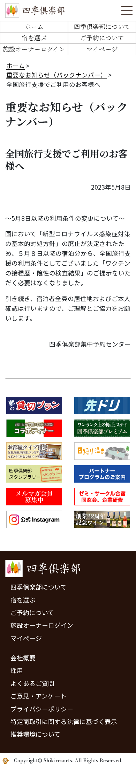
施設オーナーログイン (34, 49)
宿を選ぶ (34, 37)
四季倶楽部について (102, 26)
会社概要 (23, 657)
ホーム (34, 26)
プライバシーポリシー (41, 708)
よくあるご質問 (32, 683)
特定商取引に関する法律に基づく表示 (63, 721)
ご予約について (102, 37)
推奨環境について (35, 734)
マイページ (102, 49)
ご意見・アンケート (38, 695)
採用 (16, 670)
